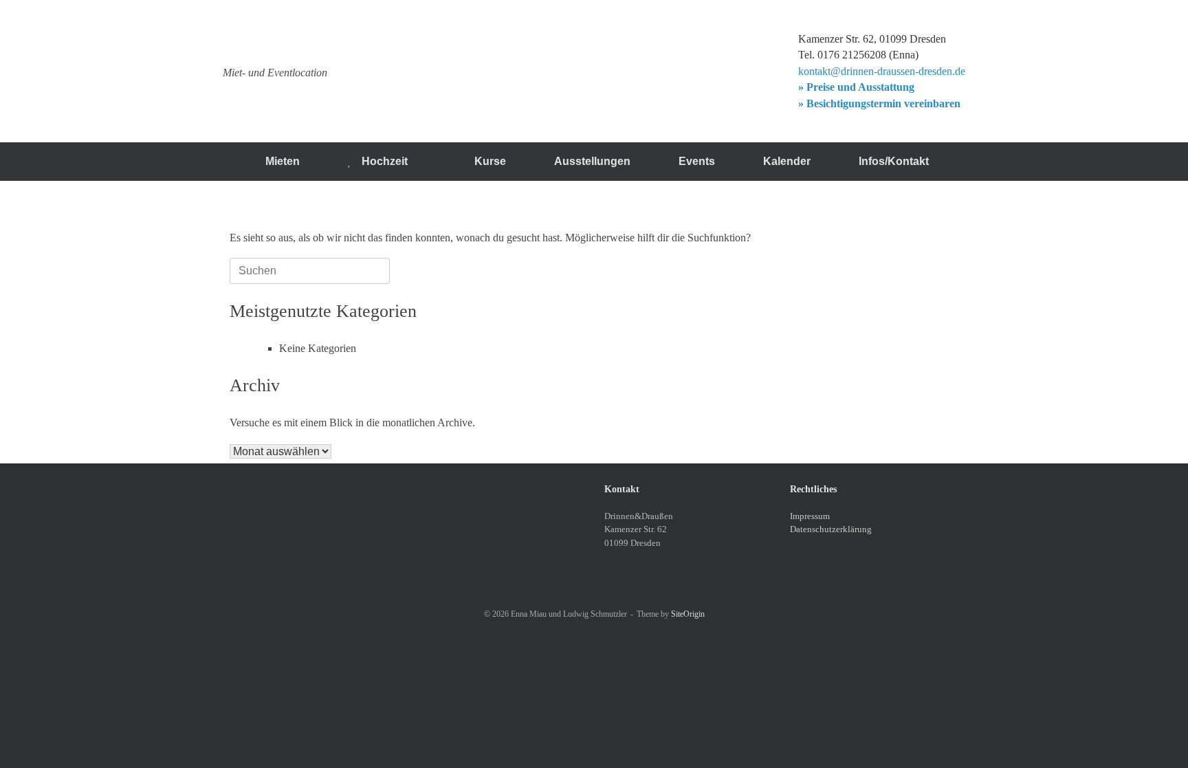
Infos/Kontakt (894, 161)
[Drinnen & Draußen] (333, 46)
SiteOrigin (688, 614)
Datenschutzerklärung (831, 529)
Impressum (810, 516)
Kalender (787, 161)
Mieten (282, 161)
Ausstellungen (592, 161)
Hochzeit (385, 161)
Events (697, 161)
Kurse (490, 161)
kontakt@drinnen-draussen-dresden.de (881, 71)
